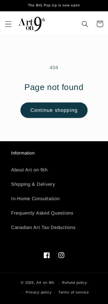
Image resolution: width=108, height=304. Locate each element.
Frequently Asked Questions (42, 213)
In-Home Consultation (35, 198)
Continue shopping (54, 110)
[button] (8, 24)
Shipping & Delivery (33, 184)
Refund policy (74, 282)
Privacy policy (39, 292)
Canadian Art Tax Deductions (43, 227)
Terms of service (73, 292)
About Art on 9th (29, 169)
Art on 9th (45, 282)
